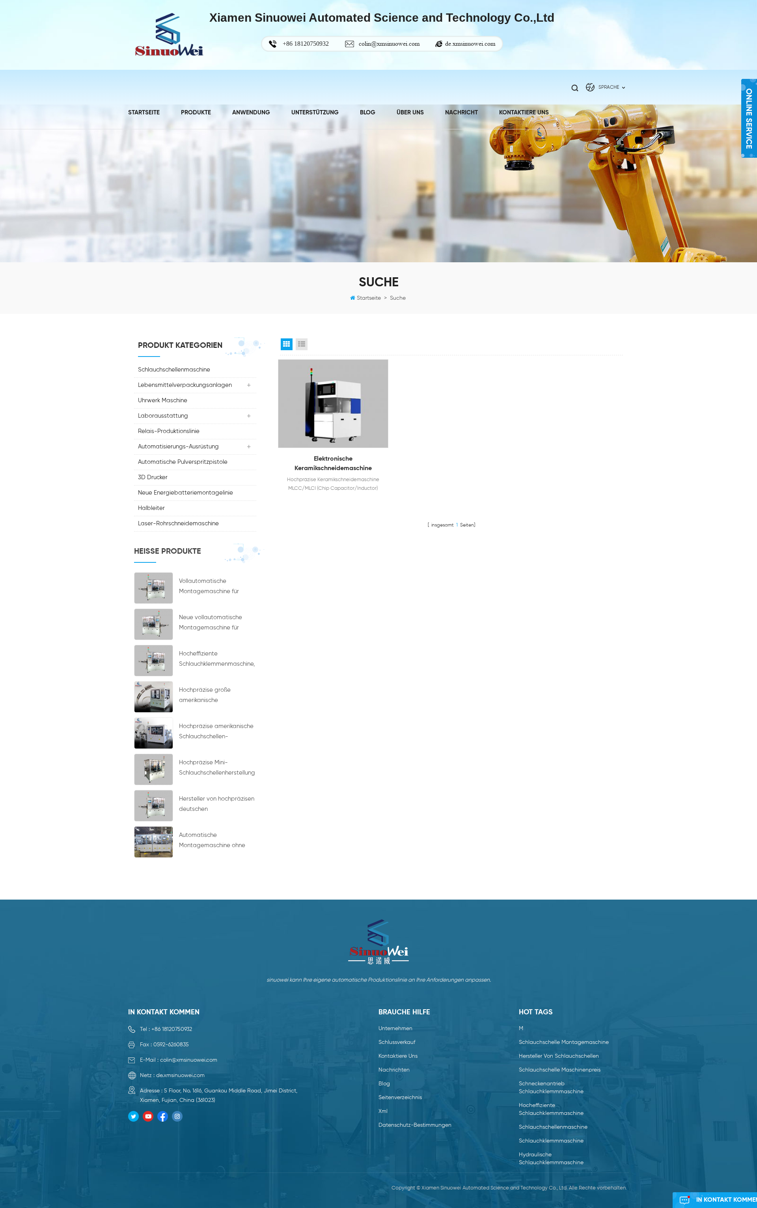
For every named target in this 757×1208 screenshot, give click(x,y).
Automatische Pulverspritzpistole (182, 462)
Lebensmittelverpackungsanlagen (185, 385)
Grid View (287, 344)
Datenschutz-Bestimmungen (414, 1125)
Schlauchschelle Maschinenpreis (559, 1070)
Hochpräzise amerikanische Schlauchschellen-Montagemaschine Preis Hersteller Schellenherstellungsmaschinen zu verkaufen (216, 732)
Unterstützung (315, 113)
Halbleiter (151, 508)
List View (302, 344)
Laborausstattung (163, 416)
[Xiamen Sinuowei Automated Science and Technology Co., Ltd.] (168, 35)
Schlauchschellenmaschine (174, 370)
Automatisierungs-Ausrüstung (178, 447)
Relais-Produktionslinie (169, 431)
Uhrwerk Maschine (162, 400)
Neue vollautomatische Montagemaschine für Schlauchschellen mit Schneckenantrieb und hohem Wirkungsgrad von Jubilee (214, 623)
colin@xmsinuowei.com (389, 43)
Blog (367, 113)
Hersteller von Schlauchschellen (559, 1056)
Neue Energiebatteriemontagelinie (185, 493)
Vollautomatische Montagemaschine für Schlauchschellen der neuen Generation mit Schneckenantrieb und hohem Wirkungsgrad (216, 587)
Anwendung (251, 113)
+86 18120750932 (171, 1029)
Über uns (410, 113)
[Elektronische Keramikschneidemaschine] (333, 403)
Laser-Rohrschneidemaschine (178, 524)
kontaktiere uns (524, 113)
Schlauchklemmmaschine (551, 1141)
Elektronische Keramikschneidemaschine (333, 464)
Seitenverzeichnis (400, 1097)
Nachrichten (394, 1070)
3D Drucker (153, 477)
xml (383, 1111)
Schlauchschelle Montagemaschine (564, 1042)
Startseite (144, 113)
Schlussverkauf (396, 1042)
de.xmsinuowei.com (470, 43)
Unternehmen (395, 1028)
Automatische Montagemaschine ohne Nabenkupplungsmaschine (215, 841)
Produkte (196, 113)
